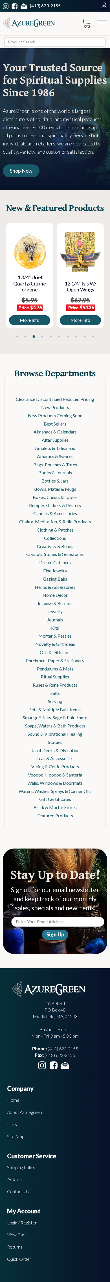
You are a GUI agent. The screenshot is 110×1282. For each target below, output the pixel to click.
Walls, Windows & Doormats (55, 783)
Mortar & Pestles (55, 635)
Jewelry (55, 611)
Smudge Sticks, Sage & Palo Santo (55, 717)
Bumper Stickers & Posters (55, 505)
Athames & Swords (55, 456)
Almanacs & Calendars (55, 431)
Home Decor (55, 595)
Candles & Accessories (55, 513)
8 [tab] (76, 337)
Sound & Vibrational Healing (55, 734)
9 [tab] (84, 337)
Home (13, 1100)
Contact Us (18, 1191)
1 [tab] (17, 337)
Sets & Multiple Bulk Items (55, 709)
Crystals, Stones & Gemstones (55, 554)
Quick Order (19, 1259)
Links (12, 1124)
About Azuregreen (24, 1112)
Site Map (16, 1136)
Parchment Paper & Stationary (55, 660)
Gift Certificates (55, 799)
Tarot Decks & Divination (55, 750)
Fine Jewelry (55, 570)
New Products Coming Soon (55, 415)
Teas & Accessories (55, 758)
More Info (59, 320)
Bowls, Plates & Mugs (55, 489)
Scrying (55, 701)
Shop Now (21, 171)
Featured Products (55, 815)
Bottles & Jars (55, 480)
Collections (55, 538)
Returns (14, 1246)
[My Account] (103, 5)
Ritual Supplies (55, 676)
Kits (55, 628)
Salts (55, 693)
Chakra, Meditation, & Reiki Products (55, 521)
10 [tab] (93, 337)
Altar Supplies (55, 440)
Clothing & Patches (55, 529)
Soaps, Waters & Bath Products (55, 725)
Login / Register (22, 1222)
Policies (14, 1179)
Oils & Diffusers (55, 652)
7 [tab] (68, 337)
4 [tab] (42, 337)
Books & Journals (55, 472)
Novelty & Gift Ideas (55, 644)
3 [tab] (34, 337)
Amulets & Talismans (55, 448)
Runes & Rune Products (55, 684)
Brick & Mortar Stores (55, 807)
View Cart (16, 1234)
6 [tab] (59, 337)
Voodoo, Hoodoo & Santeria (55, 774)
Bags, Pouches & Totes (55, 464)
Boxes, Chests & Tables (55, 497)
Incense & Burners (55, 603)
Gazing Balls (55, 578)
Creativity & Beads (55, 546)
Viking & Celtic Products (55, 766)
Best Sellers (55, 423)
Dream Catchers (55, 562)
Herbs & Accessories (55, 587)
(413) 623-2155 (45, 5)
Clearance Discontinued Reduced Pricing (55, 399)
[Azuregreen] (29, 23)
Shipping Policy (21, 1167)
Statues (55, 742)
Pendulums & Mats (55, 668)
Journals (55, 619)
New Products (55, 407)
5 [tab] (51, 337)
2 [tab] (25, 337)
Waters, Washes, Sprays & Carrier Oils (55, 791)
